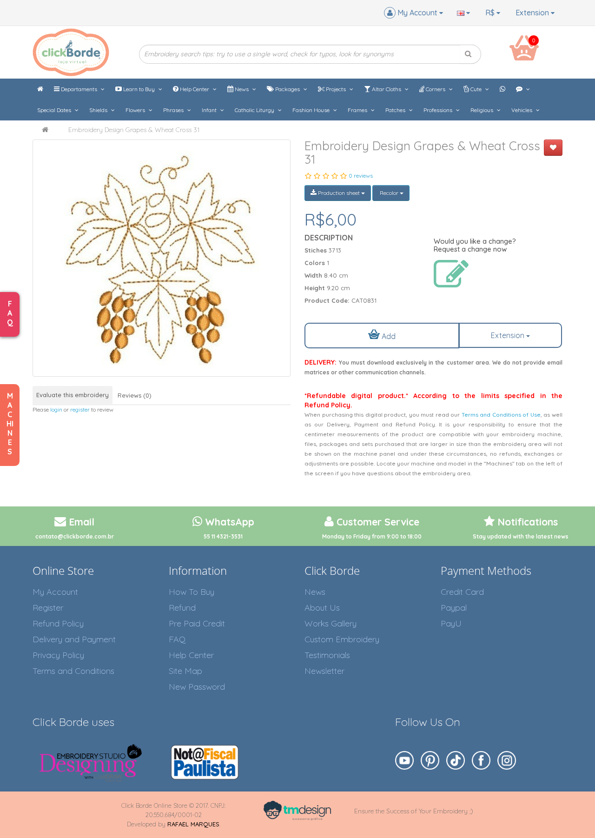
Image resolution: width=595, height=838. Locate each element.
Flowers (136, 109)
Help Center (194, 89)
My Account (55, 591)
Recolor (389, 192)
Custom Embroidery (341, 639)
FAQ (177, 639)
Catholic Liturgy (255, 109)
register (80, 409)
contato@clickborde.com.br (74, 536)
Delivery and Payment (74, 639)
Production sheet (339, 192)
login (56, 409)
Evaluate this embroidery (72, 395)
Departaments (79, 89)
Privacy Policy (58, 655)
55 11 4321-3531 (223, 536)
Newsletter (324, 670)
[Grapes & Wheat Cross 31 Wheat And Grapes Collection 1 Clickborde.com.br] (162, 258)
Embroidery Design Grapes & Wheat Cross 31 (133, 130)
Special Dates (55, 109)
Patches (396, 109)
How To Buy (191, 591)
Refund (182, 607)
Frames (358, 109)
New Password (197, 686)
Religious (482, 109)
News (241, 89)
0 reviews (361, 175)
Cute (476, 89)
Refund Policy (58, 623)
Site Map (185, 670)
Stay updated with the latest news (521, 536)
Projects (335, 89)
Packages (287, 89)
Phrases (174, 109)
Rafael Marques (193, 824)
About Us (322, 607)
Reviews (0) (135, 395)
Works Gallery (330, 623)
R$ (490, 12)
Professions (438, 109)
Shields (99, 109)
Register (48, 607)
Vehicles (522, 109)
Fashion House (311, 109)
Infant (210, 109)
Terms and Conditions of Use (501, 414)
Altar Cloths (386, 89)
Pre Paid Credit (197, 623)
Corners (435, 89)
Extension (533, 12)
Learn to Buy (139, 89)
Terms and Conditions (73, 670)
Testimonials (327, 655)
